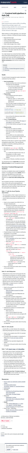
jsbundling (21, 349)
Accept (9, 449)
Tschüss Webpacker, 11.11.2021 (15, 403)
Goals (5, 67)
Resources (6, 70)
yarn (17, 277)
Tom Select (8, 122)
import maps (12, 349)
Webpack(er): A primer (11, 397)
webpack (11, 284)
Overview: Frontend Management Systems (14, 68)
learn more (15, 449)
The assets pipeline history (10, 384)
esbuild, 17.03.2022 (12, 405)
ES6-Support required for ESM (19, 225)
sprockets (12, 238)
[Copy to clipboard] (25, 108)
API (19, 406)
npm (25, 124)
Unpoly (23, 121)
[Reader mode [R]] (25, 11)
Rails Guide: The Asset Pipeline (13, 394)
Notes (19, 405)
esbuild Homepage (10, 406)
